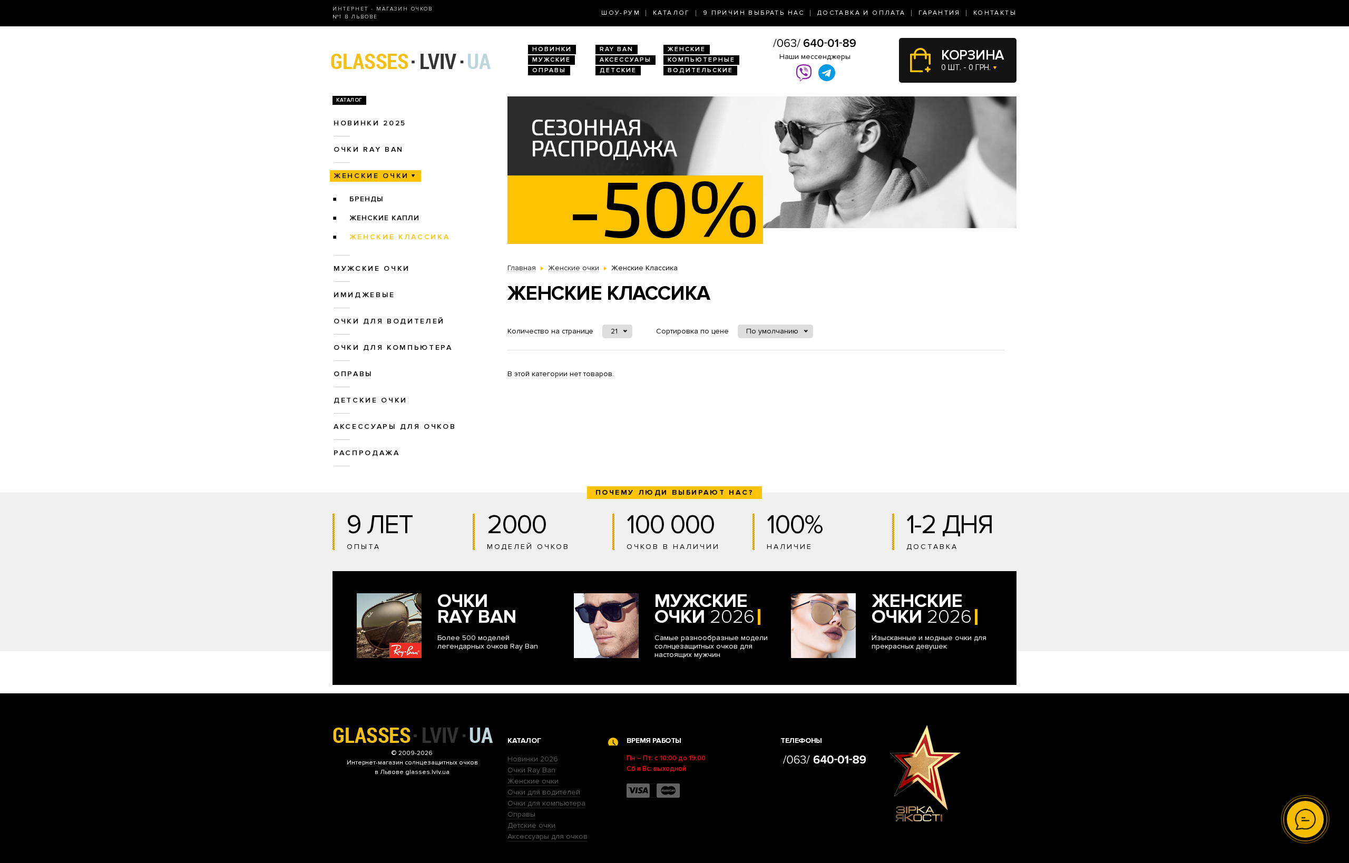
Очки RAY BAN (369, 149)
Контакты (994, 13)
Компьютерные (701, 60)
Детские (618, 70)
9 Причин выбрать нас (754, 13)
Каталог (671, 13)
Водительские (700, 70)
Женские (687, 49)
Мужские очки (372, 268)
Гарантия (939, 13)
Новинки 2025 (370, 123)
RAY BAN (616, 49)
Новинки (552, 49)
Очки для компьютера (393, 347)
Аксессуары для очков (395, 426)
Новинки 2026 (532, 758)
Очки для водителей (389, 321)
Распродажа (367, 452)
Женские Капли (384, 217)
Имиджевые (364, 294)
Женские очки (371, 175)
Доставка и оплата (861, 13)
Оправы (549, 70)
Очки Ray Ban (531, 770)
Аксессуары (625, 60)
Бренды (366, 198)
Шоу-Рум (620, 13)
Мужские (551, 60)
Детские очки (370, 400)
